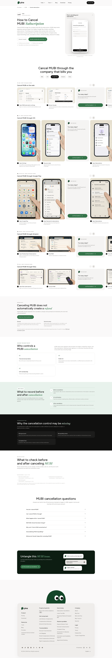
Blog (56, 2)
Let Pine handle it (89, 105)
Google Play (55, 76)
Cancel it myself (22, 39)
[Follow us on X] (37, 648)
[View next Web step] (93, 85)
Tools (49, 2)
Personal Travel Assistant (45, 630)
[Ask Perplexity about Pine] (90, 648)
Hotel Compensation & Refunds (46, 638)
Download (23, 618)
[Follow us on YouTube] (22, 648)
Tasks (42, 2)
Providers (19, 7)
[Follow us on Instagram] (31, 648)
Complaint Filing (61, 629)
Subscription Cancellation (63, 610)
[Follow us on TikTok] (25, 648)
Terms (76, 630)
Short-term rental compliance (46, 610)
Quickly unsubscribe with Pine (37, 39)
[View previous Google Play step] (90, 175)
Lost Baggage (42, 633)
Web (42, 76)
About (76, 610)
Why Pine (77, 613)
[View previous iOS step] (90, 117)
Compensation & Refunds (45, 621)
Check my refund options (25, 317)
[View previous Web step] (90, 85)
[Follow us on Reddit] (42, 648)
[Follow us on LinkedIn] (28, 648)
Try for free (90, 2)
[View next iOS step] (93, 117)
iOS (47, 76)
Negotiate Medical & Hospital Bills (64, 616)
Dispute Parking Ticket (62, 624)
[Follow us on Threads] (34, 648)
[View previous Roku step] (90, 266)
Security (77, 621)
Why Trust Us (78, 618)
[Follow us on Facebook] (39, 648)
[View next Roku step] (93, 266)
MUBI (25, 7)
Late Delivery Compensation (46, 618)
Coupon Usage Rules (80, 635)
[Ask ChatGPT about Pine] (84, 648)
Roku (70, 76)
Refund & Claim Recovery (45, 624)
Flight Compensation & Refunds (46, 641)
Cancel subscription (34, 7)
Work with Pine (78, 616)
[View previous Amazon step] (90, 233)
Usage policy (78, 633)
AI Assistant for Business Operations (63, 632)
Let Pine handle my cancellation (29, 566)
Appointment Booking (62, 640)
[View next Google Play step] (93, 175)
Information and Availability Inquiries (63, 636)
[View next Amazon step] (93, 233)
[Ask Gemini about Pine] (87, 648)
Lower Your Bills (61, 613)
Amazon (63, 76)
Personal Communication (63, 626)
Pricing (69, 2)
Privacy (76, 627)
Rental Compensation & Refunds (47, 636)
